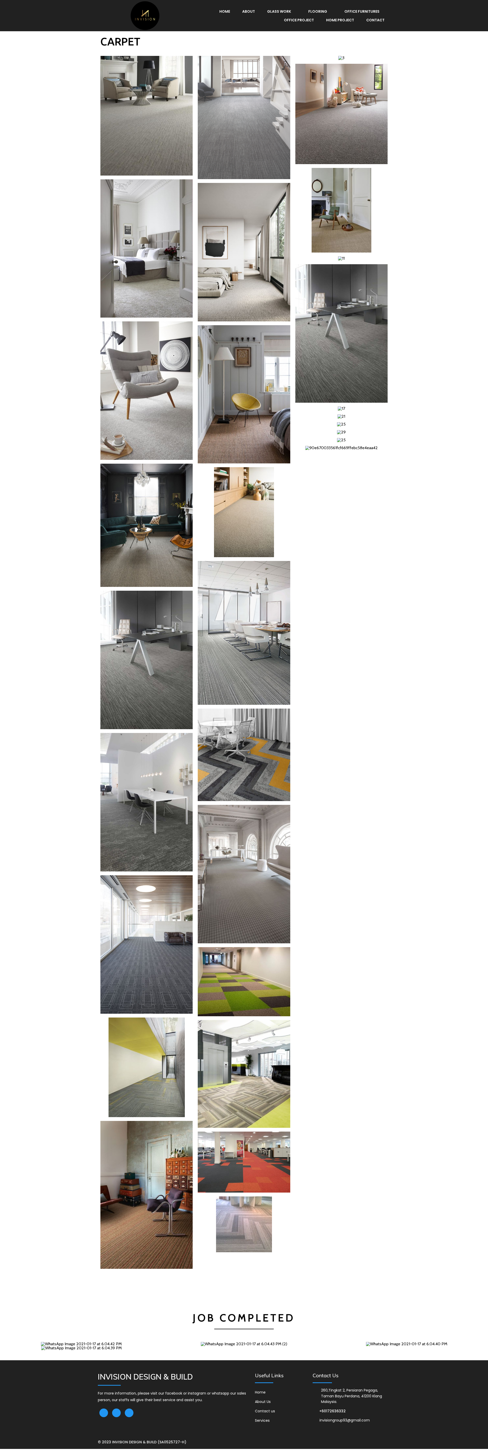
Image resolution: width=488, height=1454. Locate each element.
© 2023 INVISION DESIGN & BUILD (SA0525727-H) (142, 1442)
